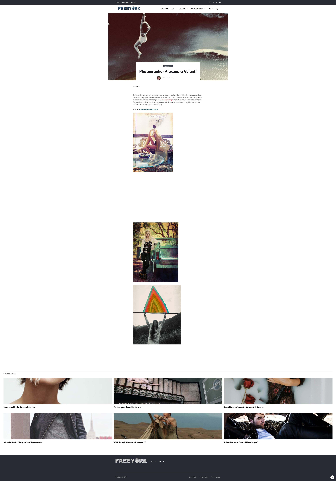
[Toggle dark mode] (332, 477)
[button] (216, 9)
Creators (165, 9)
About (117, 2)
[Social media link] (210, 2)
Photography (197, 9)
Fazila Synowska (173, 78)
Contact (133, 2)
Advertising (124, 2)
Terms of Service (215, 477)
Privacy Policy (204, 477)
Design (183, 9)
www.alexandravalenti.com (148, 109)
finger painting (167, 100)
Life (209, 9)
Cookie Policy (193, 477)
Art (172, 9)
